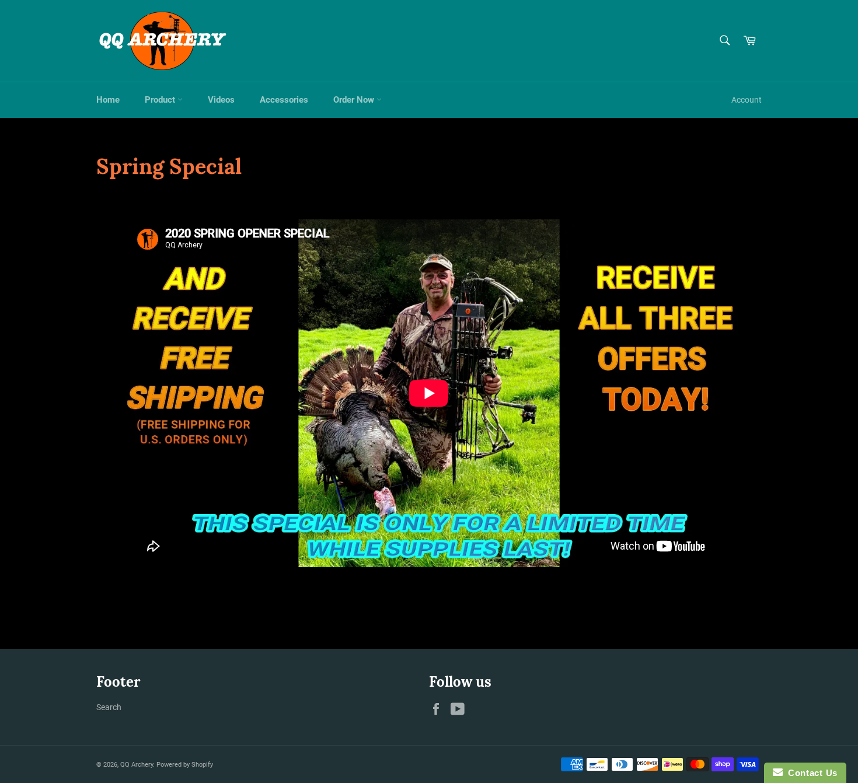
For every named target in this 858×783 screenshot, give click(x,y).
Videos (221, 100)
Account (746, 99)
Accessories (284, 100)
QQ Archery (136, 764)
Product (161, 100)
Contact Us (810, 773)
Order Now (354, 100)
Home (108, 100)
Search (108, 707)
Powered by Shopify (184, 764)
